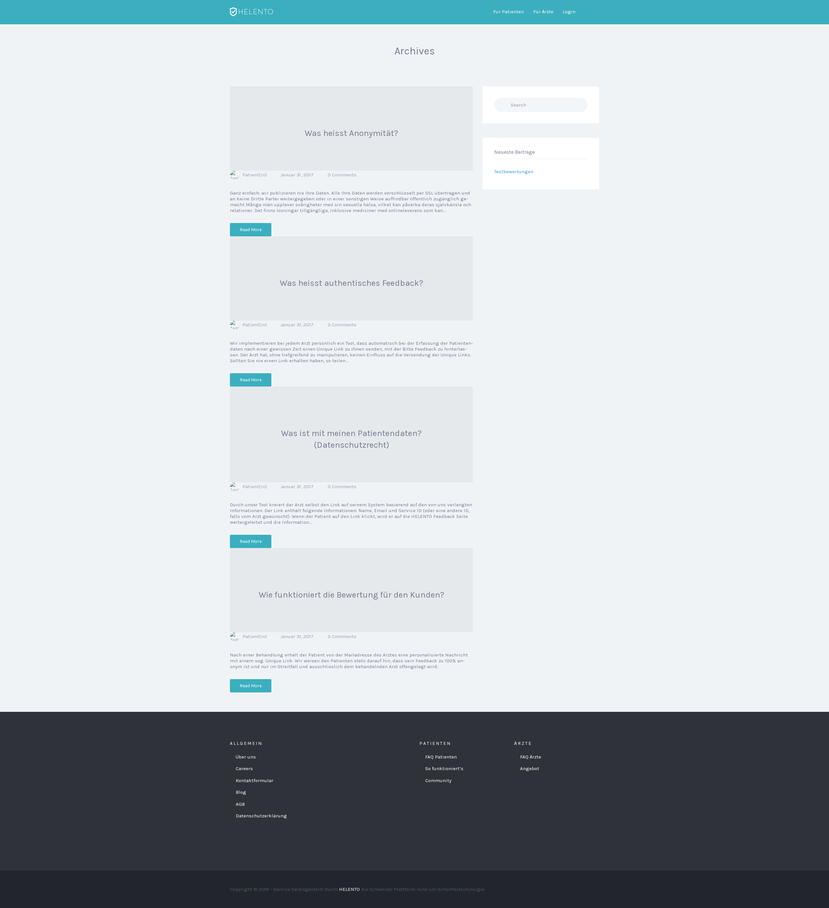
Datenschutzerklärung (261, 816)
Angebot (529, 768)
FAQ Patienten (441, 757)
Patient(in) (255, 175)
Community (438, 780)
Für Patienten (508, 12)
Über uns (246, 757)
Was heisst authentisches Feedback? (351, 283)
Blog (241, 792)
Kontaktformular (254, 780)
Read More (251, 229)
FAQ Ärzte (530, 757)
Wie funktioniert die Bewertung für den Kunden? (351, 595)
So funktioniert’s (444, 768)
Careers (244, 768)
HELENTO (349, 889)
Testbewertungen (513, 171)
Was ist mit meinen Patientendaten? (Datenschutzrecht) (351, 439)
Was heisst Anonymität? (351, 133)
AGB (240, 804)
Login (569, 12)
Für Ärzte (543, 12)
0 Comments (342, 175)
